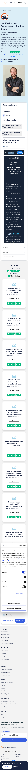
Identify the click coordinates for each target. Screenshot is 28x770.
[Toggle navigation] (2, 2)
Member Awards (5, 662)
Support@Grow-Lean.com (11, 59)
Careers (3, 688)
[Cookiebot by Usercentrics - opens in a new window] (19, 545)
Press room (4, 685)
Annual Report (5, 693)
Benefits (3, 653)
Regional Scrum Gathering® (8, 704)
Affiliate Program (5, 675)
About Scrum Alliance (7, 682)
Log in (20, 2)
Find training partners (7, 643)
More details (7, 620)
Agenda (5, 252)
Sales (2, 714)
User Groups (4, 707)
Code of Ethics (5, 758)
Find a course (4, 640)
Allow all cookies (14, 598)
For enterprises (5, 637)
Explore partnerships (6, 669)
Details (5, 247)
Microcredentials (5, 634)
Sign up (14, 740)
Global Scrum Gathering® (8, 701)
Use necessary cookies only (14, 608)
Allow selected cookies (14, 603)
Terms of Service (13, 560)
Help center (18, 754)
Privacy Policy (5, 731)
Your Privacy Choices (6, 760)
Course (5, 146)
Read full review (14, 298)
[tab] (14, 146)
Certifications (5, 631)
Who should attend (9, 257)
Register (6, 766)
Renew (3, 656)
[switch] (24, 577)
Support (3, 717)
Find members (5, 659)
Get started (4, 650)
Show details (19, 593)
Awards (3, 691)
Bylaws (3, 756)
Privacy (17, 756)
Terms (2, 754)
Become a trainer (5, 672)
